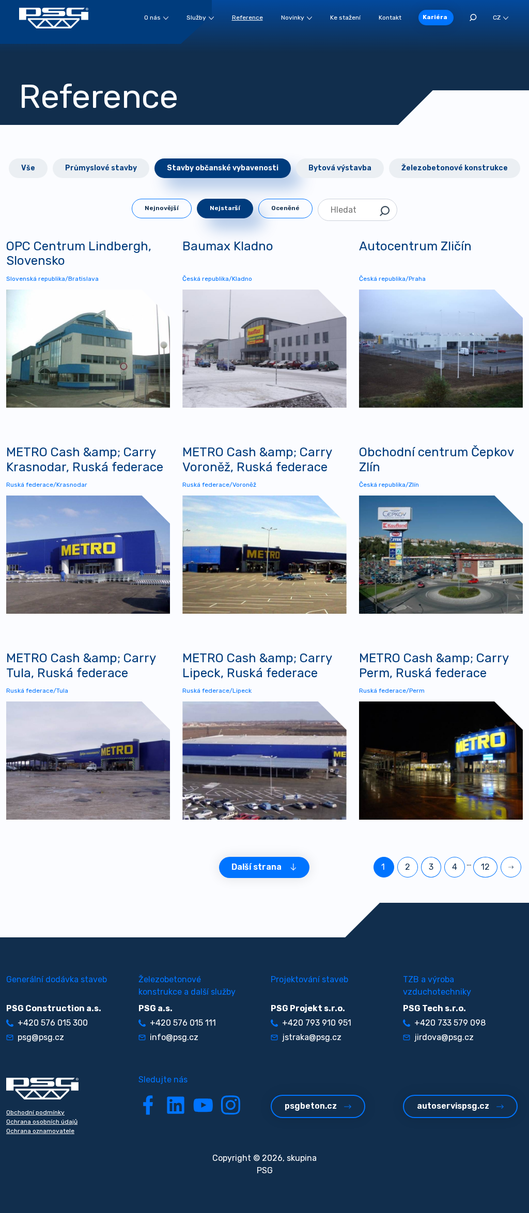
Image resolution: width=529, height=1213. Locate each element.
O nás (152, 17)
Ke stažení (345, 17)
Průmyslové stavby (101, 168)
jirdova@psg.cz (444, 1037)
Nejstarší (225, 208)
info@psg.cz (174, 1037)
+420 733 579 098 (450, 1023)
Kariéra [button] (435, 17)
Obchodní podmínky (35, 1112)
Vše (28, 168)
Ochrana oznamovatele (40, 1131)
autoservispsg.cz (453, 1106)
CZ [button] (497, 17)
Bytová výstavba (339, 168)
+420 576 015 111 (183, 1023)
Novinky (292, 17)
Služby (196, 17)
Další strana (256, 867)
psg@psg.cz (41, 1037)
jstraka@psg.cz (311, 1037)
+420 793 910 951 (316, 1023)
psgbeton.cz (311, 1106)
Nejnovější (162, 208)
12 (485, 867)
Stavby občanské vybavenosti (222, 168)
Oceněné (285, 208)
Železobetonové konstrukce (454, 168)
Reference (247, 17)
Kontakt (390, 17)
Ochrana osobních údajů (41, 1121)
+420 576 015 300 (53, 1023)
